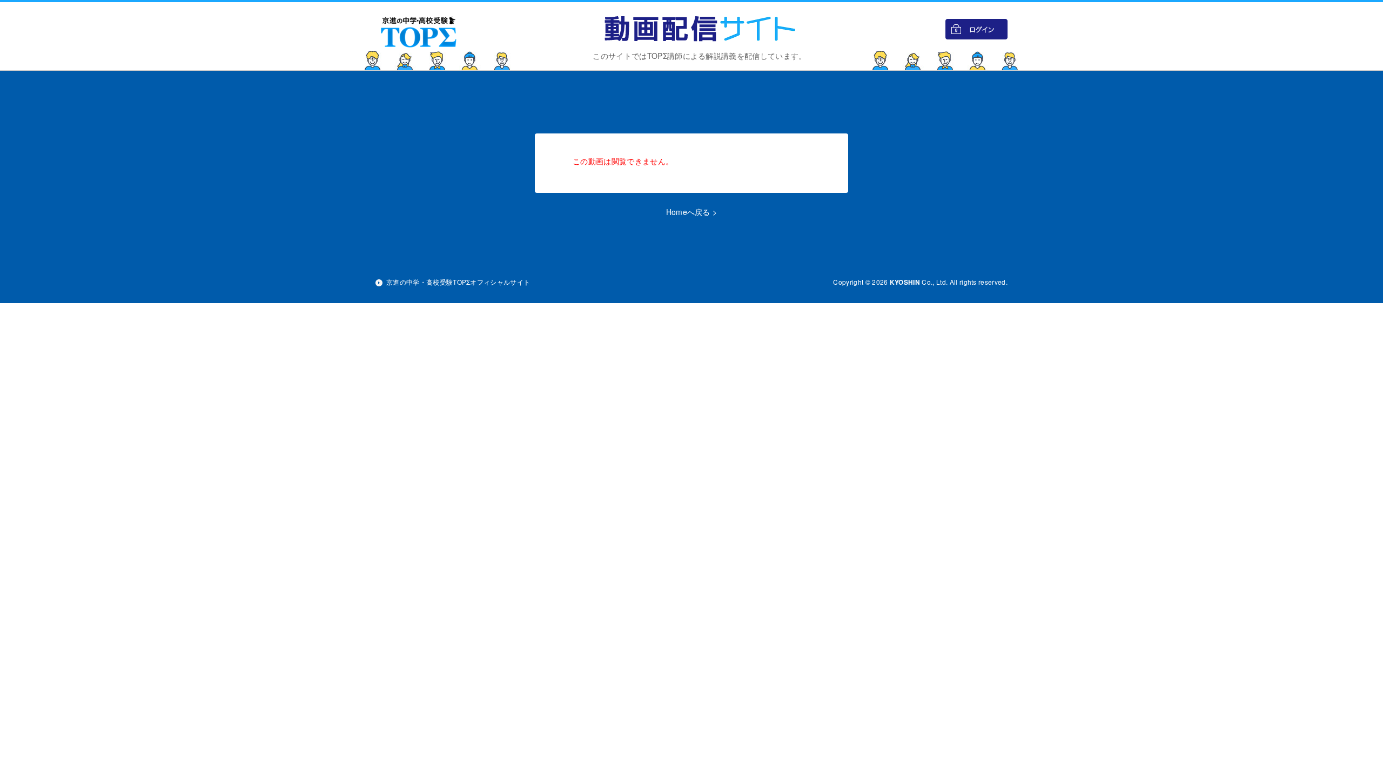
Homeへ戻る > (691, 211)
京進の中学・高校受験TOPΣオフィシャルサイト (458, 281)
